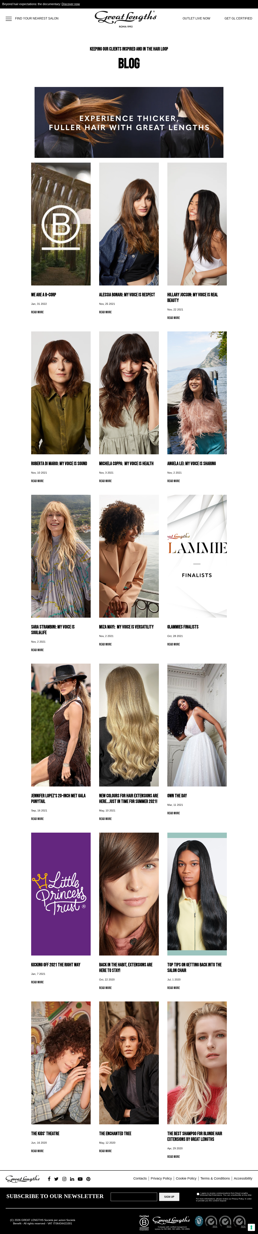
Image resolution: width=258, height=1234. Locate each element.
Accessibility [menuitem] (243, 1178)
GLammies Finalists (183, 627)
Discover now (71, 4)
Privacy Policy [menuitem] (161, 1178)
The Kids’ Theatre (45, 1134)
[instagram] (64, 1179)
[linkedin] (72, 1179)
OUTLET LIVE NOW (196, 18)
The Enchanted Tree (115, 1134)
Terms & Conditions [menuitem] (215, 1178)
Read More (37, 312)
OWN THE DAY (177, 796)
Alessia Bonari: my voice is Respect (127, 295)
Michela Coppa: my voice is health (126, 464)
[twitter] (56, 1179)
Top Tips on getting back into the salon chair (194, 967)
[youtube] (80, 1179)
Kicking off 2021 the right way (55, 965)
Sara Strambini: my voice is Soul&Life (53, 630)
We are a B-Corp (43, 295)
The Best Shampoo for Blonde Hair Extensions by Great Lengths (194, 1136)
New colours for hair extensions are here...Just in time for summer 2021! (128, 798)
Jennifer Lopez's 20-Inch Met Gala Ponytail (58, 798)
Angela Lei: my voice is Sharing (191, 464)
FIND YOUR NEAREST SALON (37, 18)
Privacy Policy (238, 1199)
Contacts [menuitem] (140, 1178)
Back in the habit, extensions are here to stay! (125, 967)
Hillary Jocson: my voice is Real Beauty (192, 297)
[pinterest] (88, 1179)
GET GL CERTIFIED (238, 18)
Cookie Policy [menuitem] (186, 1178)
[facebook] (49, 1179)
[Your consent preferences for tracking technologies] (251, 1227)
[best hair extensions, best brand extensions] (10, 18)
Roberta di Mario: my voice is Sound (59, 464)
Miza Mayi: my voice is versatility (126, 627)
